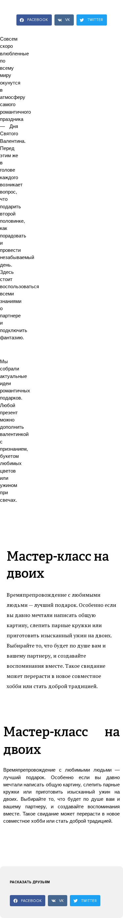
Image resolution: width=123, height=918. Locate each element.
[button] (34, 20)
